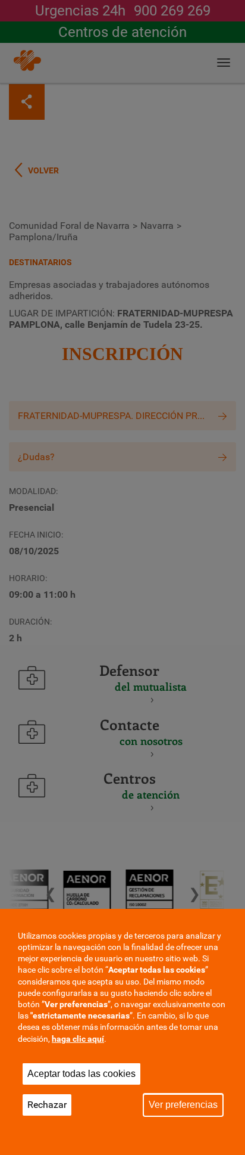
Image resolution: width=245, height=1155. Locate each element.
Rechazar (47, 1104)
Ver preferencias (183, 1105)
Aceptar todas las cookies (81, 1074)
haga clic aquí (78, 1039)
